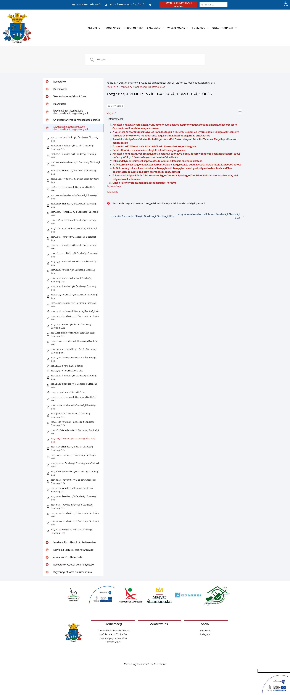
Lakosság (154, 28)
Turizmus (199, 28)
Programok (112, 28)
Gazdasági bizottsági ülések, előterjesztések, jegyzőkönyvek (177, 82)
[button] (286, 4)
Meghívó (111, 113)
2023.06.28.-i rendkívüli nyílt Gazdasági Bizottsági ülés (142, 216)
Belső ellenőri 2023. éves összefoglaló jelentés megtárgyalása (149, 150)
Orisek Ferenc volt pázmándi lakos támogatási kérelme (145, 182)
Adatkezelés (159, 624)
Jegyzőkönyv (113, 186)
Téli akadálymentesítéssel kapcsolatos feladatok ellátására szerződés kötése (157, 161)
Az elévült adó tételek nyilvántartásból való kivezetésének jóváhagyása (154, 146)
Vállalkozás (176, 28)
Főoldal (111, 82)
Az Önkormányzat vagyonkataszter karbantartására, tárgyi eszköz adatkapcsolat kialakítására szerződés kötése (177, 164)
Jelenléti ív (112, 192)
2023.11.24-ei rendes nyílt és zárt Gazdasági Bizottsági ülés (208, 216)
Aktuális (94, 28)
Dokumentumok (128, 82)
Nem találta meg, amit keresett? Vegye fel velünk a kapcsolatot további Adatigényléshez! (158, 203)
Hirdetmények (133, 28)
